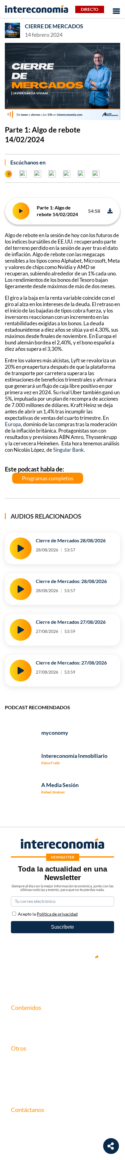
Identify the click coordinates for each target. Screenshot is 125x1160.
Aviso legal (22, 1071)
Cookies (19, 1092)
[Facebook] (44, 977)
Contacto (21, 1061)
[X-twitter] (26, 977)
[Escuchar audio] (20, 210)
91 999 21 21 (24, 1135)
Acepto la (48, 914)
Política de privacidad (33, 1081)
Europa (13, 424)
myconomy (22, 1020)
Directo (89, 9)
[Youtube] (62, 977)
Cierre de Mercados (54, 26)
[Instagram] (80, 977)
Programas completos (47, 478)
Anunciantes (24, 1030)
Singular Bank (68, 450)
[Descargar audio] (110, 211)
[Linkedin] (99, 977)
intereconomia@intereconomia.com (48, 1126)
